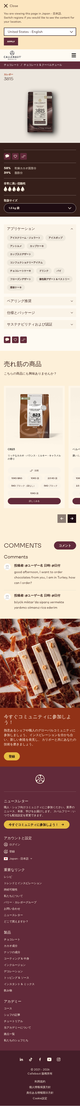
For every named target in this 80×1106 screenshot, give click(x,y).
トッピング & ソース (16, 977)
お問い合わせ (12, 908)
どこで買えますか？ (16, 921)
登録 (12, 756)
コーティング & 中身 (16, 958)
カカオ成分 (10, 946)
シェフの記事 (12, 1015)
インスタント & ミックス (19, 984)
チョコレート (11, 64)
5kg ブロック (50, 485)
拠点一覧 (9, 1034)
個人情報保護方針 (40, 1087)
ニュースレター (13, 915)
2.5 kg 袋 (52, 478)
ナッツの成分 (12, 952)
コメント (65, 545)
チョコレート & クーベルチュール (43, 64)
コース (8, 1008)
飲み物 (8, 990)
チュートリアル (13, 1021)
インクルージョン (15, 965)
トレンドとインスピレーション (23, 883)
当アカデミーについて (17, 1027)
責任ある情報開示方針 (40, 1092)
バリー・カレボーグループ (20, 902)
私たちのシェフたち (16, 1040)
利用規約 (40, 1081)
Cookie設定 (40, 1098)
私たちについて (13, 896)
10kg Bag (16, 478)
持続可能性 (10, 889)
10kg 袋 (35, 478)
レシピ (8, 876)
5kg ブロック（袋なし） (23, 485)
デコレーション (13, 971)
